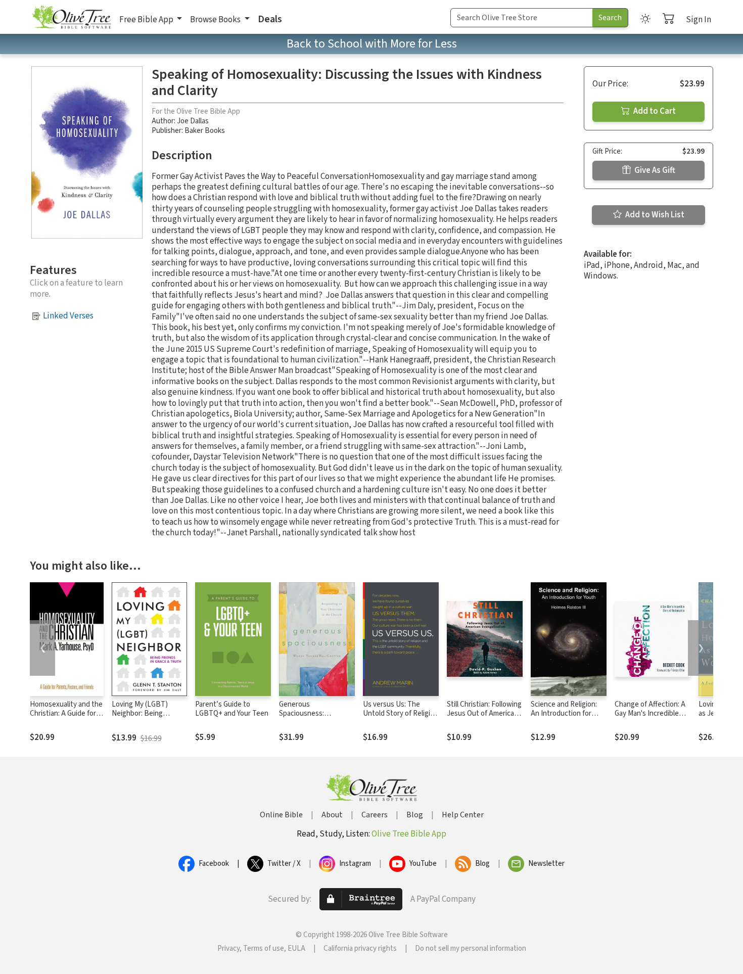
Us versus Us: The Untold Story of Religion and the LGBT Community (400, 718)
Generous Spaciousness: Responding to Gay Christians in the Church (317, 718)
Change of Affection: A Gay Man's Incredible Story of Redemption (650, 714)
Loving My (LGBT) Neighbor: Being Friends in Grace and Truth (143, 718)
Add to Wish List (654, 215)
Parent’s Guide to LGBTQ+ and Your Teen (231, 709)
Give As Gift (654, 170)
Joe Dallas (193, 121)
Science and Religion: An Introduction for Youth (564, 714)
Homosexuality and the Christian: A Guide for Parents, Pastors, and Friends (66, 718)
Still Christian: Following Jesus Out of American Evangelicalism (484, 714)
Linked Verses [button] (68, 316)
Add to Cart (654, 111)
